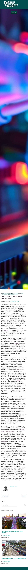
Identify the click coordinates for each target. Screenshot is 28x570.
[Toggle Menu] (13, 12)
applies (6, 330)
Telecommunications (13, 294)
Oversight (17, 293)
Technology (4, 294)
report (18, 380)
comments (4, 441)
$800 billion (20, 369)
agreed (16, 343)
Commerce (3, 293)
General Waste (10, 293)
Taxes (21, 293)
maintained (9, 339)
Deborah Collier (14, 301)
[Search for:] (9, 505)
